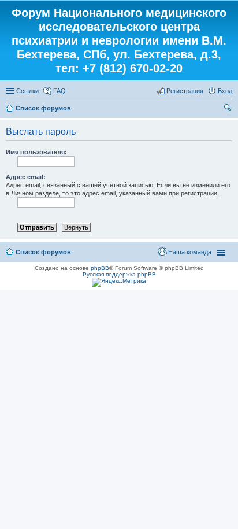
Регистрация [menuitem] (184, 90)
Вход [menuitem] (225, 90)
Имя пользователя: (36, 152)
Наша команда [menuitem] (189, 252)
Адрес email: (26, 176)
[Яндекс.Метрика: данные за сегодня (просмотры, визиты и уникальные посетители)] (119, 282)
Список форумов (43, 108)
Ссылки (27, 90)
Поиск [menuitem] (228, 109)
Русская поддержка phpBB (119, 274)
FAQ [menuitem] (59, 90)
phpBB (100, 268)
